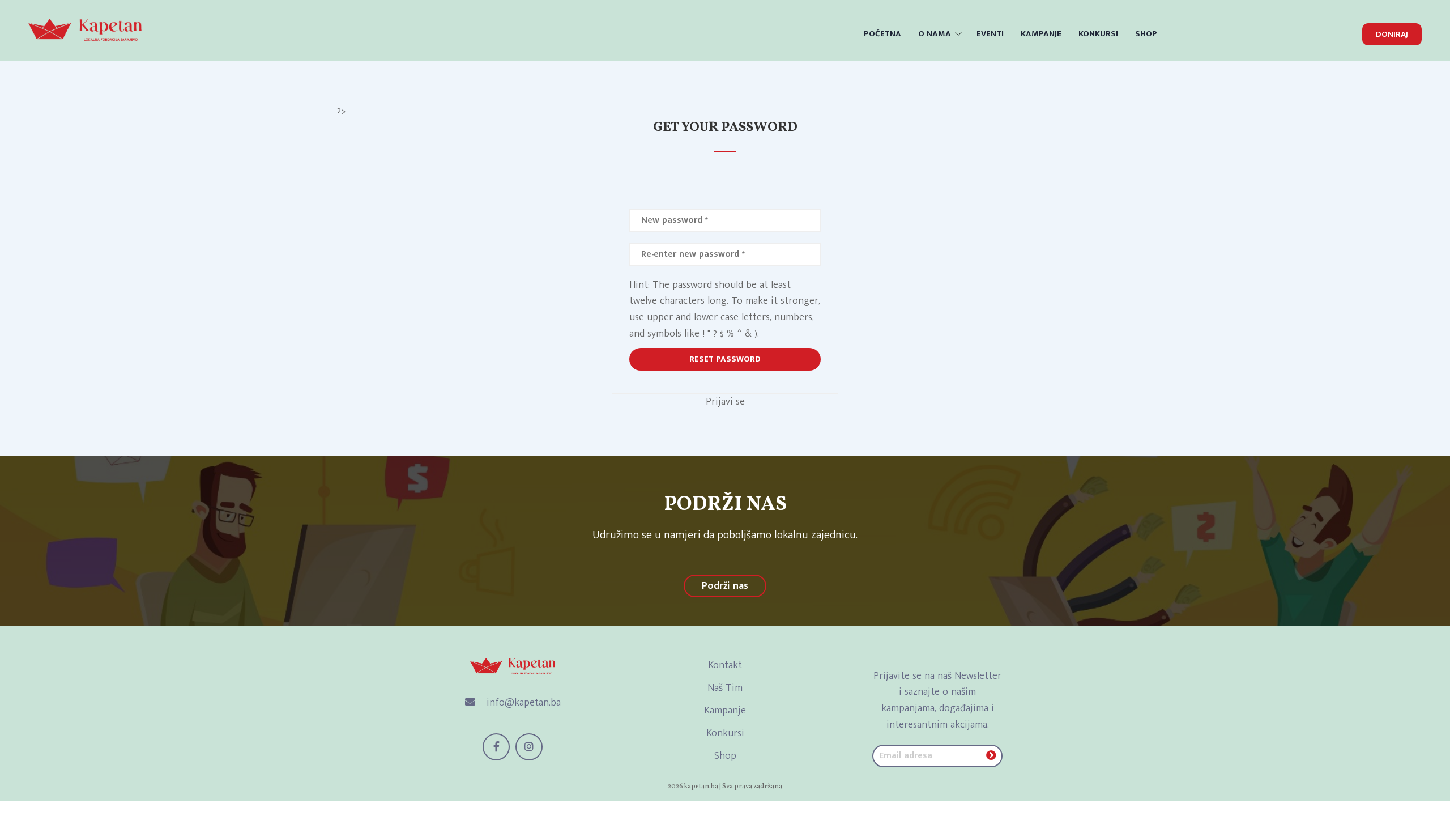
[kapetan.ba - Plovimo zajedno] (85, 29)
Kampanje (725, 710)
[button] (1392, 34)
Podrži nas (725, 585)
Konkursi (725, 733)
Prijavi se (725, 401)
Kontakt (725, 665)
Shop (725, 755)
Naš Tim (725, 687)
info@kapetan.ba (522, 702)
